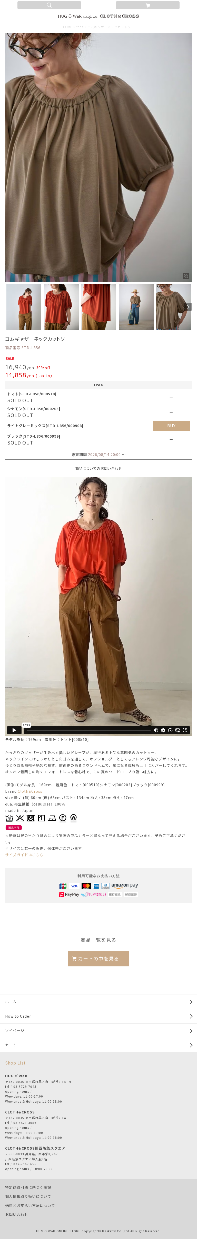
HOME (67, 27)
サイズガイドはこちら (24, 854)
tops (79, 27)
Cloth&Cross (30, 791)
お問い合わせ (16, 1214)
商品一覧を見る (98, 939)
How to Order (18, 1016)
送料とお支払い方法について (30, 1205)
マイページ (14, 1030)
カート (11, 1044)
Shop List (15, 1063)
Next (188, 307)
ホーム (11, 1001)
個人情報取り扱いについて (28, 1196)
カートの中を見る (98, 958)
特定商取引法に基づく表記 (28, 1187)
